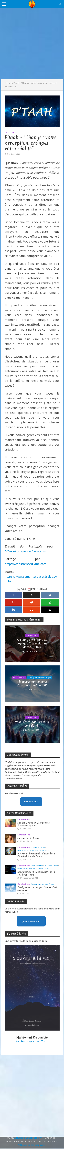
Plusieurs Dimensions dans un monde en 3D (32, 683)
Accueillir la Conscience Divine (29, 1137)
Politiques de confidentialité (31, 1145)
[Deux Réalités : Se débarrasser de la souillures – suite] (10, 869)
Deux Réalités (37, 866)
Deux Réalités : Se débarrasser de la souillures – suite (36, 873)
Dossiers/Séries (38, 847)
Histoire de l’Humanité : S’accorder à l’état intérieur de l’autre (36, 855)
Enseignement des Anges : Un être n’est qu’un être (37, 889)
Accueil (8, 83)
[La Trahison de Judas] (10, 838)
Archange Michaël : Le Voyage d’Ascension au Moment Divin (32, 643)
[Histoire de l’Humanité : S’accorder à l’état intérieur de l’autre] (10, 850)
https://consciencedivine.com (25, 551)
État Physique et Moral (27, 868)
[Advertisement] (32, 44)
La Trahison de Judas (28, 838)
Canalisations (11, 132)
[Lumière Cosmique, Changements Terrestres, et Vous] (10, 823)
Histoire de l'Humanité (27, 850)
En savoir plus (31, 801)
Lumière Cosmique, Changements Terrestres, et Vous (34, 824)
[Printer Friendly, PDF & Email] (32, 589)
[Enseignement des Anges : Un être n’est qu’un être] (10, 887)
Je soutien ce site (31, 921)
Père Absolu (44, 850)
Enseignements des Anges (40, 677)
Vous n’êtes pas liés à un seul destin (32, 724)
